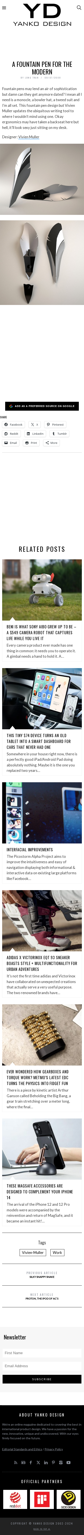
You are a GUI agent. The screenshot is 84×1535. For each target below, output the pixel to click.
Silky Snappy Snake (42, 1274)
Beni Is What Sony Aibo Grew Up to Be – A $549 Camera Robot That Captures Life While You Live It (41, 632)
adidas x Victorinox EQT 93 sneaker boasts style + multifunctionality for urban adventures (42, 963)
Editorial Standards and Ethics (22, 1449)
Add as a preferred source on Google (45, 406)
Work (57, 1252)
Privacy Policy (54, 1449)
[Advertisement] (42, 45)
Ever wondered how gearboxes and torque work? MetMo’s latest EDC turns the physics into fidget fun (38, 1077)
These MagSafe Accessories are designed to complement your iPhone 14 (40, 1191)
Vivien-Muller (33, 1252)
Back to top (41, 1529)
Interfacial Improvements (30, 849)
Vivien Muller (28, 137)
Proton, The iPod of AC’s (42, 1296)
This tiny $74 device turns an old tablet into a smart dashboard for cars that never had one (39, 741)
